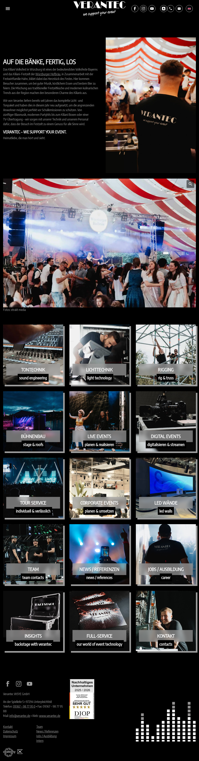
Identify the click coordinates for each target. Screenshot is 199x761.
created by (9, 752)
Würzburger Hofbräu (47, 74)
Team (39, 727)
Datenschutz (10, 731)
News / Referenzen (47, 731)
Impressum (9, 736)
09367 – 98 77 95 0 (24, 706)
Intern (40, 741)
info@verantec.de (19, 716)
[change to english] (189, 8)
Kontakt (8, 727)
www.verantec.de (49, 716)
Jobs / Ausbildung (46, 736)
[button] (8, 752)
